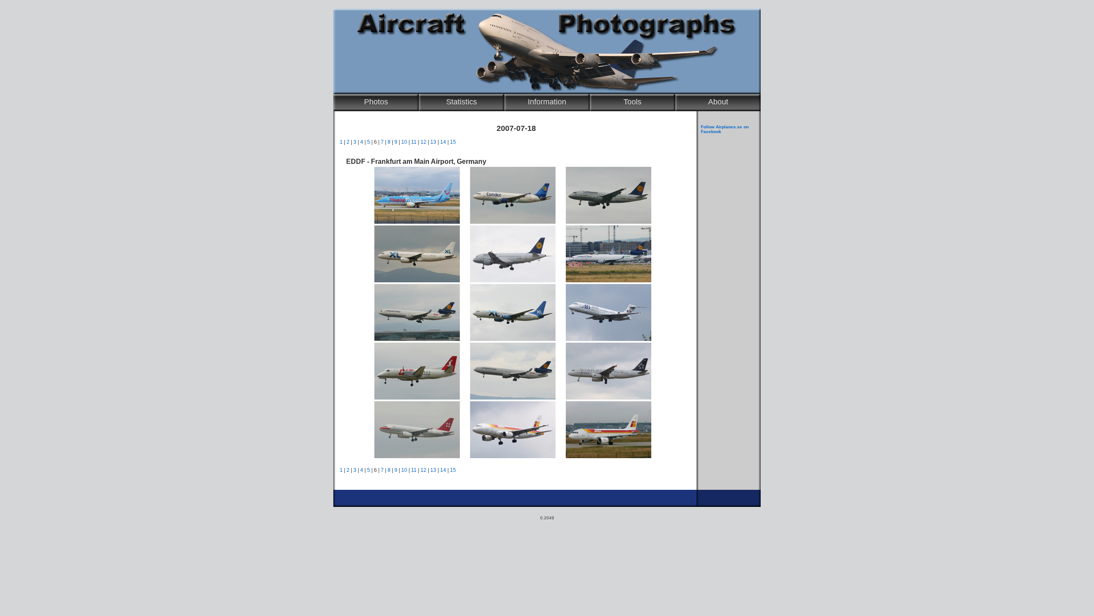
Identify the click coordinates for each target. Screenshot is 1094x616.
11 (414, 142)
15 (453, 142)
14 (443, 142)
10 (404, 142)
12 (423, 142)
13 (433, 142)
